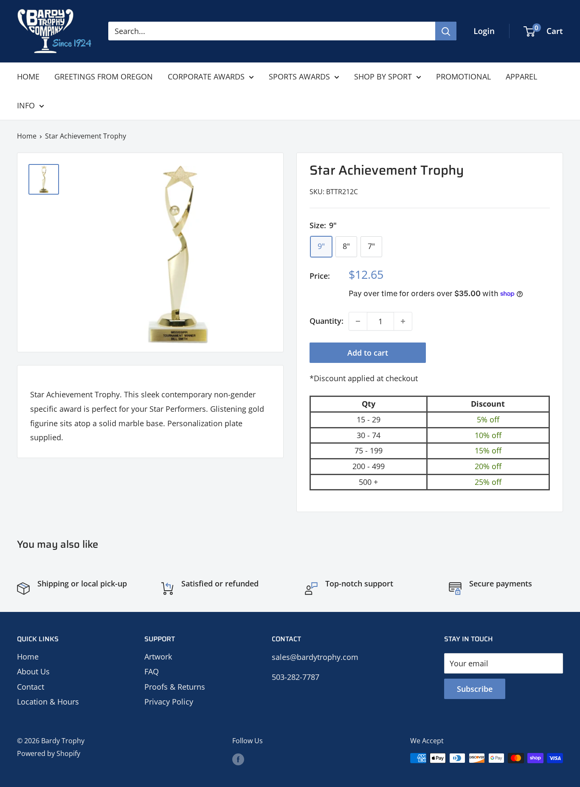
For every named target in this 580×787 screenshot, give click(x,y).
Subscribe (475, 689)
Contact (30, 687)
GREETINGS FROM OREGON (103, 76)
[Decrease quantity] (358, 321)
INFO (26, 105)
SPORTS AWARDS (299, 76)
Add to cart (367, 353)
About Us (33, 671)
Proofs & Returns (174, 687)
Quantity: (326, 321)
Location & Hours (48, 701)
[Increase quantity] (403, 321)
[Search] (445, 31)
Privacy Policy (168, 701)
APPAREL (521, 76)
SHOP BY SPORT (383, 76)
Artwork (158, 656)
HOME (28, 76)
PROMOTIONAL (463, 76)
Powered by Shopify (48, 753)
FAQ (151, 671)
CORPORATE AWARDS (206, 76)
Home (27, 136)
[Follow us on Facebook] (238, 759)
